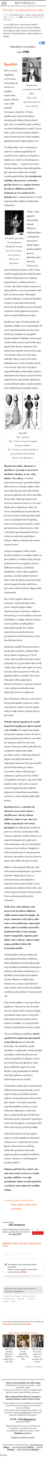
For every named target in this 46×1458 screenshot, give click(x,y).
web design (22, 1433)
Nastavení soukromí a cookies (23, 1437)
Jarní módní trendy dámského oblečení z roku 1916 (23, 1354)
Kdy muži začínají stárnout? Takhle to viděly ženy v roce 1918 (8, 1355)
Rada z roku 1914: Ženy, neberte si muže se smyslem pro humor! (37, 1355)
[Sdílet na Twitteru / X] (40, 43)
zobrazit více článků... (34, 1366)
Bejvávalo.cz (30, 1419)
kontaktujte (25, 1412)
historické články (17, 14)
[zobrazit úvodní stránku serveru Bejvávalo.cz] (25, 4)
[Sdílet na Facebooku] (43, 43)
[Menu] (4, 3)
